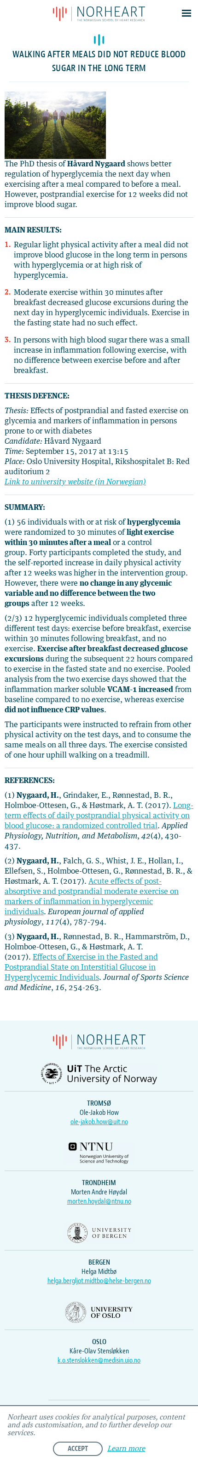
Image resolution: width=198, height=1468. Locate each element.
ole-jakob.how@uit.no (99, 1121)
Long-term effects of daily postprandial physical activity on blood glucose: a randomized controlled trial (99, 816)
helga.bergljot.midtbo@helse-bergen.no (99, 1280)
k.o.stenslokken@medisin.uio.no (99, 1360)
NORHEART (99, 13)
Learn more (126, 1448)
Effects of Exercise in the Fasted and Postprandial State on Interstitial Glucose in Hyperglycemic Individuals (81, 967)
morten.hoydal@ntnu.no (99, 1201)
